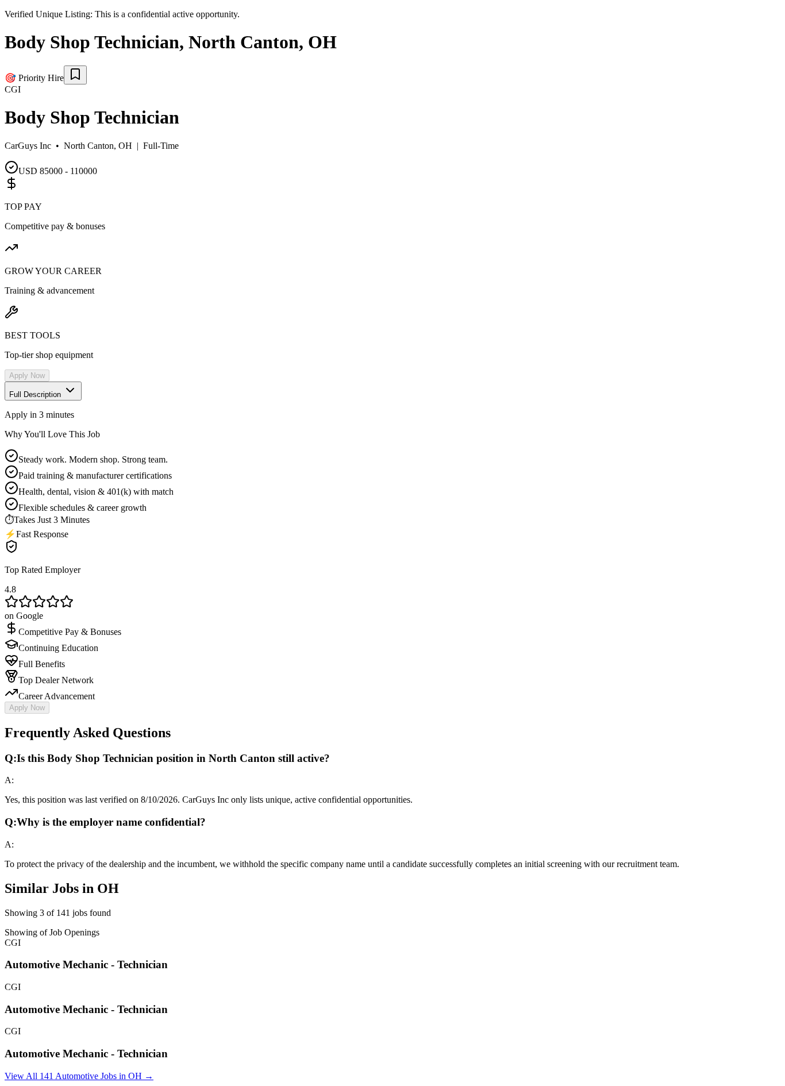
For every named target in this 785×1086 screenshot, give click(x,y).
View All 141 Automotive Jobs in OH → (79, 1076)
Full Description (36, 394)
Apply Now (27, 375)
